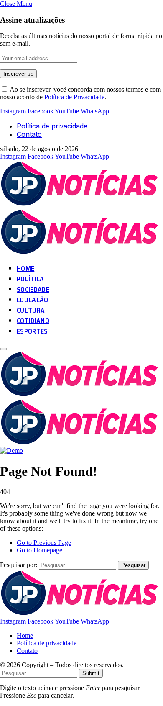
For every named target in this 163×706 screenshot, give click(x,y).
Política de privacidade (52, 126)
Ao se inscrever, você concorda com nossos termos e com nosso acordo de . (80, 93)
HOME (25, 268)
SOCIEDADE (33, 289)
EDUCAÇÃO (32, 300)
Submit (90, 673)
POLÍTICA (30, 279)
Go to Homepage (39, 550)
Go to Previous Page (44, 542)
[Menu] (3, 349)
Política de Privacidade (74, 96)
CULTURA (31, 310)
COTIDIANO (33, 321)
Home (25, 635)
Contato (29, 134)
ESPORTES (32, 331)
